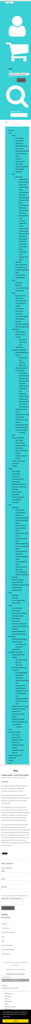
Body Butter (19, 282)
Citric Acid (22, 363)
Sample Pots (15, 463)
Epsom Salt (22, 365)
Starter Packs (19, 347)
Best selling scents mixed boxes (23, 342)
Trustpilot (4, 985)
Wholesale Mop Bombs (22, 324)
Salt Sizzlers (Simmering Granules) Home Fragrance (22, 316)
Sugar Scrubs (19, 148)
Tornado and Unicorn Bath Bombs (22, 246)
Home (14, 293)
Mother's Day (19, 448)
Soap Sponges (20, 138)
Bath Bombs (19, 177)
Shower (14, 135)
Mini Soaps (19, 159)
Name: (3, 871)
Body (13, 280)
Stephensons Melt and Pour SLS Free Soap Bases (24, 404)
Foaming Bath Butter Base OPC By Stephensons (24, 375)
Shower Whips (20, 140)
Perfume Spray (20, 290)
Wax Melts (18, 321)
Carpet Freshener (20, 295)
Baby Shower (19, 440)
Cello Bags (22, 432)
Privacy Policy (5, 898)
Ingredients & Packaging (19, 350)
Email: (3, 879)
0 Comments (4, 781)
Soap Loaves (19, 143)
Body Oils (18, 285)
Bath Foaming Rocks (21, 264)
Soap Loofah (19, 164)
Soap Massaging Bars (22, 166)
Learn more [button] (6, 1016)
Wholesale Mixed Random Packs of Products (21, 334)
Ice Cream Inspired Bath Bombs (22, 223)
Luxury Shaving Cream (22, 288)
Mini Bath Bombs (20, 275)
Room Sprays (19, 311)
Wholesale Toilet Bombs (22, 326)
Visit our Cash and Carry (9, 932)
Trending (14, 466)
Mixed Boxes (15, 329)
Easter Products (20, 443)
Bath (13, 174)
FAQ (3, 936)
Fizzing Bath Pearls (21, 267)
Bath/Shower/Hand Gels (22, 151)
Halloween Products (21, 445)
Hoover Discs (19, 298)
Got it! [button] (15, 1021)
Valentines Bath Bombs (22, 574)
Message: (4, 887)
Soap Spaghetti (20, 169)
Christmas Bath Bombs (22, 517)
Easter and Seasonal (18, 437)
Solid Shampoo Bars (21, 146)
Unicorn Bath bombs (21, 572)
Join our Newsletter (7, 945)
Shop (10, 133)
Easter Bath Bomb (24, 197)
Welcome (11, 130)
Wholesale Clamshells (22, 424)
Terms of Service (15, 898)
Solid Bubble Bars (20, 277)
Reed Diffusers (20, 308)
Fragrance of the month (18, 461)
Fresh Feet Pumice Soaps (19, 486)
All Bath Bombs (23, 179)
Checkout (21, 80)
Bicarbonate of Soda (21, 659)
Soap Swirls (19, 171)
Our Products (5, 928)
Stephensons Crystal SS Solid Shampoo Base (23, 396)
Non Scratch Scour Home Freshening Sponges (21, 303)
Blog (3, 941)
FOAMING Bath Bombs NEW (20, 585)
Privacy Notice (6, 954)
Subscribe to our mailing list (15, 974)
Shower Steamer (20, 161)
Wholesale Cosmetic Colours (20, 706)
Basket (12, 80)
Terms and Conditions (8, 949)
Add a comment (5, 917)
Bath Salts (18, 262)
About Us (4, 923)
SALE (13, 435)
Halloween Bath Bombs (22, 543)
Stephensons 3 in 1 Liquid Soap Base (24, 388)
